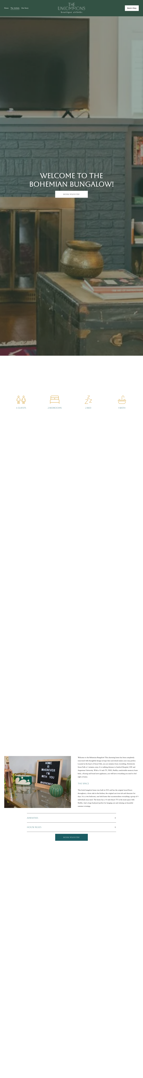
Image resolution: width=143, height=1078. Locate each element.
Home (6, 8)
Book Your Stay (71, 194)
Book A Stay (131, 8)
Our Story (24, 8)
